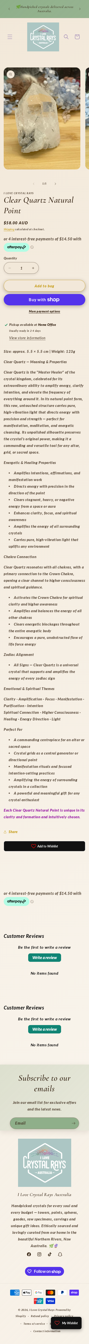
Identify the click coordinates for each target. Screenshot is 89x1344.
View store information (27, 338)
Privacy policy (63, 1316)
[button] (9, 36)
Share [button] (13, 832)
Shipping (9, 229)
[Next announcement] (79, 8)
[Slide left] (33, 183)
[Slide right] (55, 183)
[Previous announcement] (9, 8)
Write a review (44, 957)
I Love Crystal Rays (42, 1309)
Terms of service (34, 1323)
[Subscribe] (73, 1123)
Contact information (47, 1331)
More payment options (44, 311)
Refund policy (40, 1316)
